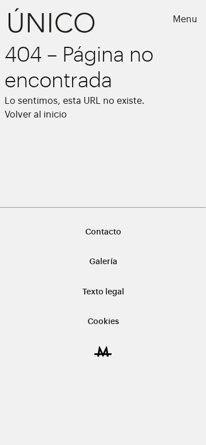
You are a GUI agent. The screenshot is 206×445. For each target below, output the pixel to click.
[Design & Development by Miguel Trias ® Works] (103, 351)
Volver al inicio (36, 114)
